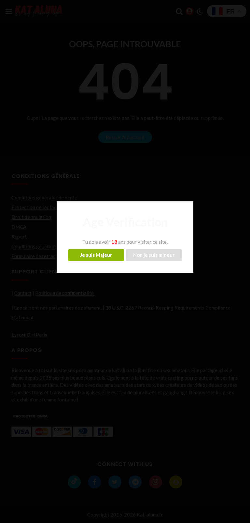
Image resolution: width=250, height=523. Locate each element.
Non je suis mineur (153, 255)
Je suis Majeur (96, 255)
